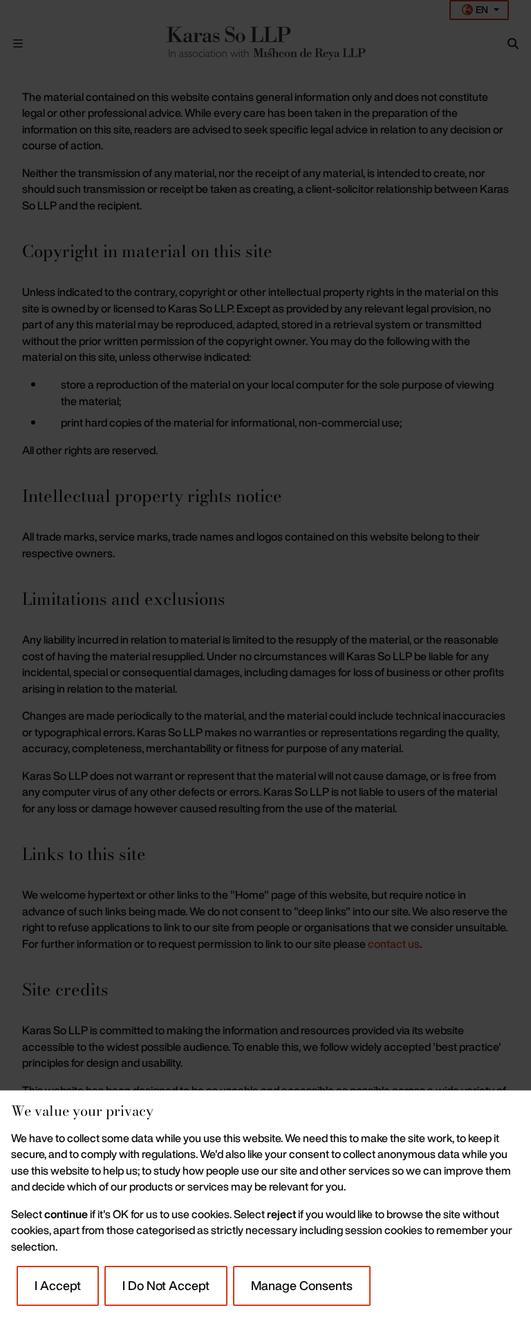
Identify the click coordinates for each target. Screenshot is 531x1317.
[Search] (513, 43)
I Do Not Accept (165, 1285)
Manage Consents (302, 1285)
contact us (394, 943)
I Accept (58, 1285)
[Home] (265, 43)
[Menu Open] (18, 43)
